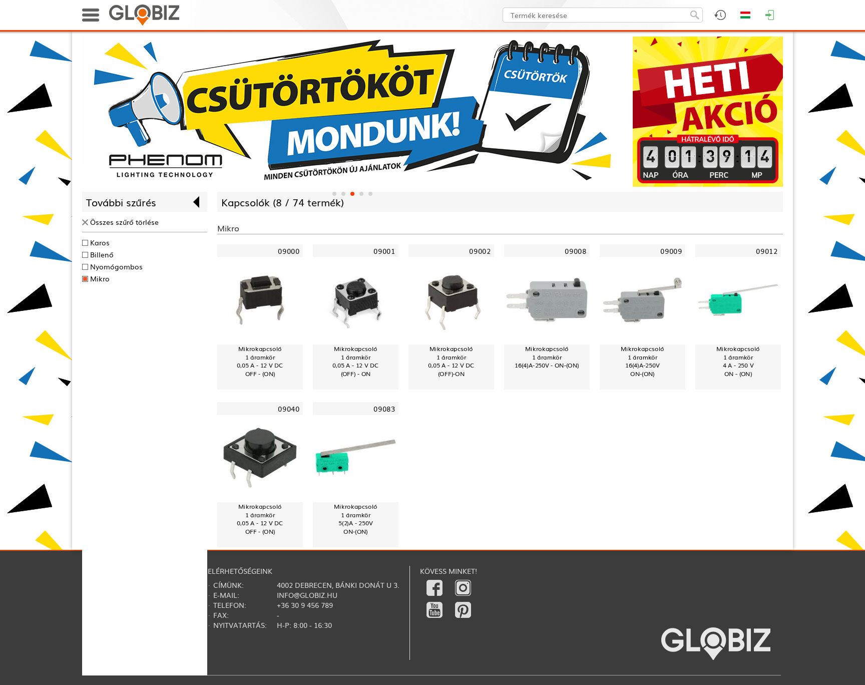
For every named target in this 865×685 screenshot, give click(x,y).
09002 (480, 251)
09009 (671, 251)
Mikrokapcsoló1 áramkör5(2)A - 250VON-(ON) (355, 519)
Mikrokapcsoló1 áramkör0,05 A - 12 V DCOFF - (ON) (260, 361)
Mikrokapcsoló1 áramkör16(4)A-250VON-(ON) (642, 361)
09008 (575, 251)
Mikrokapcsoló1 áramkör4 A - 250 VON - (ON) (737, 361)
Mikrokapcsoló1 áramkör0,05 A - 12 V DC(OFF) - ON (355, 361)
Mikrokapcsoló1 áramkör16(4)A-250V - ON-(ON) (547, 357)
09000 (288, 251)
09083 (384, 409)
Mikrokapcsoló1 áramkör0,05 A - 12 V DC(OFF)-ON (451, 361)
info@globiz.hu (307, 595)
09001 (384, 251)
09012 (766, 251)
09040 (288, 409)
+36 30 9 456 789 (305, 605)
